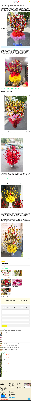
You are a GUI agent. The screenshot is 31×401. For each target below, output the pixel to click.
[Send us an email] (2, 394)
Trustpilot (10, 395)
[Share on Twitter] (3, 263)
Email (2, 318)
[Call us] (3, 394)
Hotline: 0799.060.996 (4, 399)
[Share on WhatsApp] (1, 263)
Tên (2, 315)
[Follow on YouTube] (5, 394)
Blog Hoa (5, 5)
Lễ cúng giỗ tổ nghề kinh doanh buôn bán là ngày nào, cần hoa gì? (10, 343)
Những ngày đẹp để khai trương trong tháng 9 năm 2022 (9, 345)
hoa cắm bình (17, 215)
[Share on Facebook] (2, 263)
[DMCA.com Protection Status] (13, 397)
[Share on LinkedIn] (7, 263)
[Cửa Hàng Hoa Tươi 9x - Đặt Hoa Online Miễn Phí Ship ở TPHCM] (15, 2)
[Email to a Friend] (5, 263)
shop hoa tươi (25, 176)
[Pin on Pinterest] (6, 263)
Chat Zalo (2, 395)
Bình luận (3, 308)
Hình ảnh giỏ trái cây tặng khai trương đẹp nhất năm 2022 (9, 349)
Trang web (3, 322)
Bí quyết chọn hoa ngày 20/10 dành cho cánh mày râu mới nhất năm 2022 (11, 334)
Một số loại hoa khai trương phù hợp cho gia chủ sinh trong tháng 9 (10, 347)
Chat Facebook (3, 397)
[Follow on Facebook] (1, 394)
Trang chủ (2, 5)
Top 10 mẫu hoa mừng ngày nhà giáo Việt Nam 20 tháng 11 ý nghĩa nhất (11, 330)
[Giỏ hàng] (29, 2)
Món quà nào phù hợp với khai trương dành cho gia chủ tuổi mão (10, 332)
